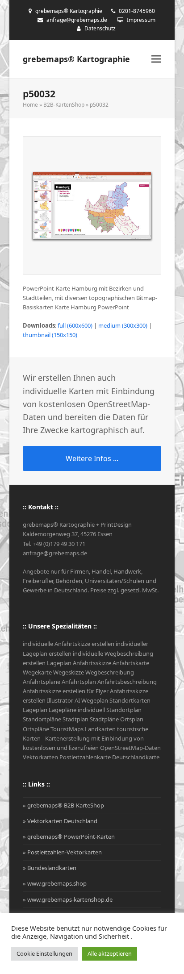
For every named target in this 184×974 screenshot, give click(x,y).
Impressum (141, 20)
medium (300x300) (122, 325)
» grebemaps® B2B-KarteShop (63, 805)
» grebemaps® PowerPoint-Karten (69, 836)
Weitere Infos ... (92, 458)
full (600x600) (75, 325)
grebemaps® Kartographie (76, 59)
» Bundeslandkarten (49, 868)
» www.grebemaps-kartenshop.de (68, 899)
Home (30, 104)
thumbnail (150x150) (50, 335)
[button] (156, 59)
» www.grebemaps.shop (55, 883)
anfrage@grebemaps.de (76, 20)
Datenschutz (100, 28)
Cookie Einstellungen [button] (44, 953)
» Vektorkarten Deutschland (60, 821)
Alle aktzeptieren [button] (110, 953)
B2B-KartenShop (63, 104)
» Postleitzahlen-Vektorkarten (62, 852)
